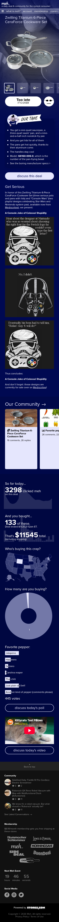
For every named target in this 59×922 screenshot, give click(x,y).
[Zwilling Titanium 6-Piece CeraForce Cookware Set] (21, 447)
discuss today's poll (29, 707)
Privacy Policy (22, 916)
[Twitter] (21, 894)
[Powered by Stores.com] (29, 908)
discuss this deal (29, 176)
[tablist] (29, 88)
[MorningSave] (42, 845)
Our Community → (25, 404)
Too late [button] (23, 101)
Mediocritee (11, 207)
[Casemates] (29, 860)
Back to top (29, 766)
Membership (10, 824)
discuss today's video (29, 750)
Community (10, 775)
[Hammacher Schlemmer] (17, 838)
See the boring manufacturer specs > (30, 163)
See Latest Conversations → (18, 814)
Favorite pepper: (17, 647)
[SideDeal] (17, 853)
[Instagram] (14, 894)
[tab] (9, 88)
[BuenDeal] (42, 853)
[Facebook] (6, 894)
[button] (3, 11)
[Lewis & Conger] (42, 838)
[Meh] (5, 3)
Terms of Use (37, 916)
